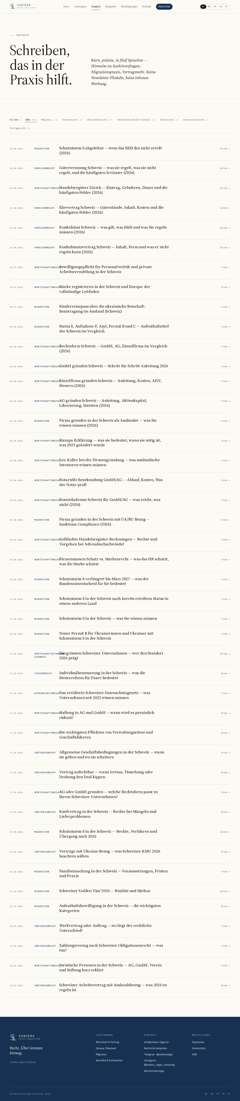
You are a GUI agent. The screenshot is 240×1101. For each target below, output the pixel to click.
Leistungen (80, 6)
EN (212, 1093)
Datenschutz (199, 1048)
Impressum (198, 1042)
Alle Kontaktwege (154, 1071)
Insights (96, 6)
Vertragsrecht (20, 128)
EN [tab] (209, 6)
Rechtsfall (164, 6)
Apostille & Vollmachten (109, 1060)
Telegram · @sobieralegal (158, 1054)
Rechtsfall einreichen (155, 1048)
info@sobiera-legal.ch (156, 1042)
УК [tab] (220, 6)
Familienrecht (72, 119)
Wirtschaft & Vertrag (107, 1042)
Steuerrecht (169, 119)
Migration (49, 119)
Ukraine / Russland (106, 1048)
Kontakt (146, 6)
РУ (229, 1093)
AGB (194, 1054)
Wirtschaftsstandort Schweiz (136, 119)
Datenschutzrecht (196, 119)
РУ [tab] (226, 6)
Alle (31, 119)
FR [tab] (215, 6)
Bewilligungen (129, 6)
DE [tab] (203, 6)
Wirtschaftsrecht (100, 119)
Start (66, 6)
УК (223, 1093)
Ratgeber (111, 6)
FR (217, 1093)
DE (206, 1093)
